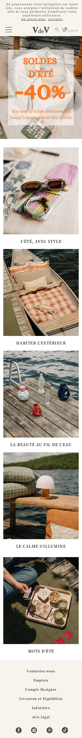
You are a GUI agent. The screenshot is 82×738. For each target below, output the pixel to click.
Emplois (41, 680)
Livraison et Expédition (41, 698)
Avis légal (41, 717)
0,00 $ (72, 30)
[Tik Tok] (65, 732)
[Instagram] (34, 732)
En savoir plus (33, 19)
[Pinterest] (50, 732)
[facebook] (19, 732)
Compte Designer (41, 689)
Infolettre (41, 708)
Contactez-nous (41, 671)
